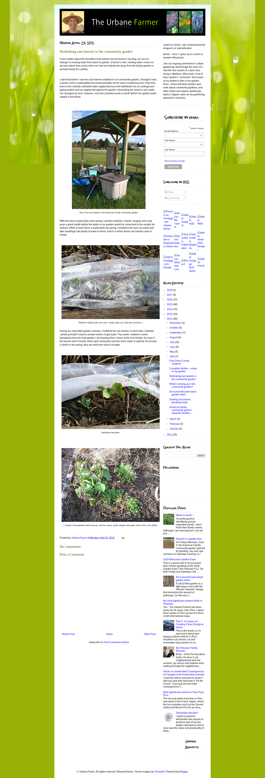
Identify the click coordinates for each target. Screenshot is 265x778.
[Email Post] (122, 537)
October (174, 327)
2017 (170, 294)
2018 (170, 290)
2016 (170, 299)
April (172, 356)
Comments (173, 198)
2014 (170, 309)
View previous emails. (174, 161)
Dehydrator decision (187, 712)
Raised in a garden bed (188, 539)
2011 (170, 434)
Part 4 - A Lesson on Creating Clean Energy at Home (190, 624)
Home (109, 634)
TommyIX (159, 771)
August (174, 337)
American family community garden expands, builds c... (180, 410)
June (173, 347)
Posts (170, 192)
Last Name (169, 149)
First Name (183, 140)
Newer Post (68, 634)
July (172, 342)
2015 (170, 304)
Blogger (183, 771)
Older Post (150, 634)
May (172, 351)
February (175, 424)
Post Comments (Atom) (116, 642)
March (173, 419)
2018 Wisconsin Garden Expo (179, 559)
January (174, 428)
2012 (170, 318)
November (176, 323)
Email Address (183, 131)
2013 (170, 314)
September (176, 332)
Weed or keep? (184, 515)
